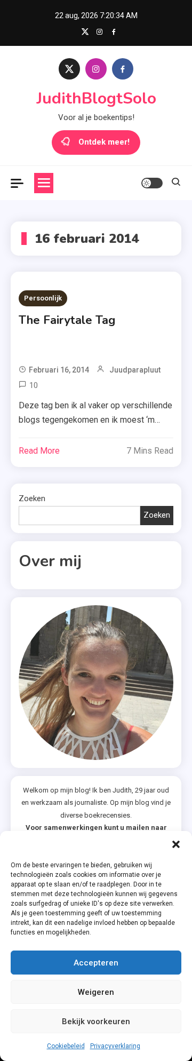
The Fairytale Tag (67, 320)
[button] (176, 844)
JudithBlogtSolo (96, 98)
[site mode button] (152, 183)
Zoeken (32, 498)
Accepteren (96, 963)
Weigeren (96, 992)
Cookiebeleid (66, 1046)
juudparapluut (135, 370)
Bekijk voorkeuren (96, 1021)
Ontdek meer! (104, 142)
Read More (39, 451)
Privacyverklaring (115, 1046)
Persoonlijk (43, 298)
